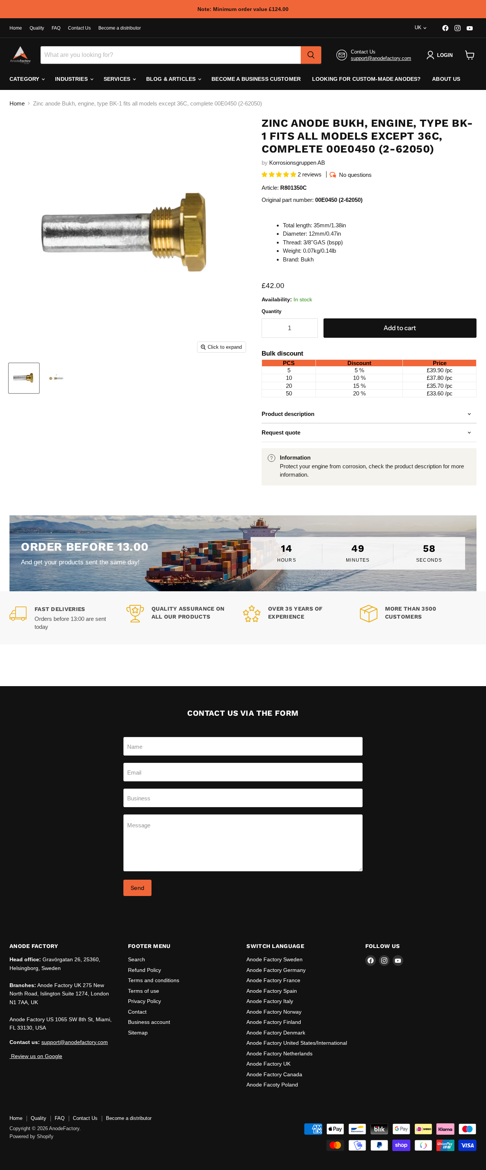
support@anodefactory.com (381, 58)
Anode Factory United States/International (296, 1043)
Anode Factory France (273, 980)
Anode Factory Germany (276, 970)
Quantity (271, 311)
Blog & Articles (171, 79)
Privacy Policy (144, 1001)
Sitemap (138, 1033)
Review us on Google (35, 1056)
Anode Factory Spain (271, 991)
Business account (149, 1022)
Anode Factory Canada (274, 1074)
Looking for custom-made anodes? (366, 79)
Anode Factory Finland (273, 1022)
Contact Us (79, 28)
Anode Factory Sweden (274, 959)
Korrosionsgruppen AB (297, 162)
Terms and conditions (153, 980)
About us (446, 79)
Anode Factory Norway (273, 1012)
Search (136, 959)
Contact (137, 1012)
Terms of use (143, 991)
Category (25, 79)
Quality (37, 28)
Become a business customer (256, 79)
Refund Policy (144, 970)
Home (15, 28)
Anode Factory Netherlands (279, 1053)
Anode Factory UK (268, 1064)
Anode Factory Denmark (275, 1033)
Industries (72, 79)
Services (118, 79)
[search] (311, 55)
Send (137, 887)
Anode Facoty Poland (272, 1085)
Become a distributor (119, 28)
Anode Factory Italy (269, 1001)
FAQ (56, 28)
